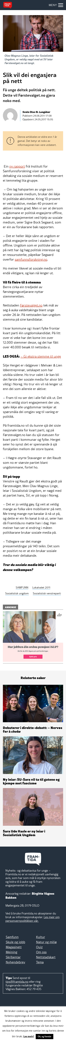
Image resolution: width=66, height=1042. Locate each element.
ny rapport (17, 166)
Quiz (39, 947)
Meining (11, 952)
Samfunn (12, 937)
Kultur (40, 937)
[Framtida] (7, 5)
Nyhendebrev (15, 962)
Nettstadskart (46, 957)
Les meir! (28, 1036)
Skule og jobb (15, 942)
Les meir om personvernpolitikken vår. (32, 919)
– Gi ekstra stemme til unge (40, 356)
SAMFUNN (22, 587)
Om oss (41, 952)
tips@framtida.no (17, 981)
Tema (40, 962)
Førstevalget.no (31, 305)
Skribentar (13, 957)
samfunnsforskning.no (31, 259)
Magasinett (14, 947)
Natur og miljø (46, 942)
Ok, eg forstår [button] (44, 1036)
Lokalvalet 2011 (41, 587)
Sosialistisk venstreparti (47, 593)
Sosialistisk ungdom (17, 593)
